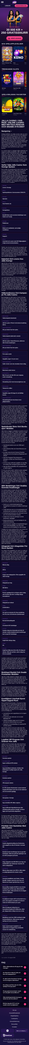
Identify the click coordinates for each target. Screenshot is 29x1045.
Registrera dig (21, 5)
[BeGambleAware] (21, 1030)
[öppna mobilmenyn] (2, 2)
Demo (7, 57)
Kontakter (14, 1027)
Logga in (7, 5)
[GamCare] (7, 1035)
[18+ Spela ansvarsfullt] (7, 1030)
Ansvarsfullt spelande (14, 1013)
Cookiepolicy (14, 1018)
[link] (7, 55)
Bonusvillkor (14, 1024)
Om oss (14, 1010)
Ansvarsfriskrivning (14, 1021)
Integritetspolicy (14, 1015)
